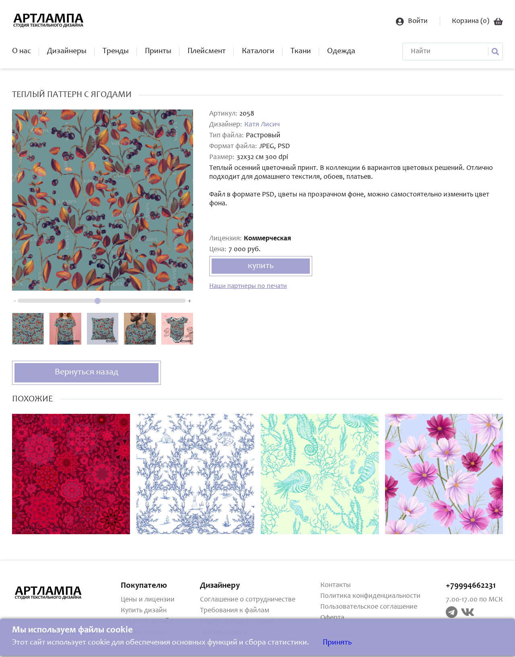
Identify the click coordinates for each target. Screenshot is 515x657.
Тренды (116, 52)
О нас (21, 52)
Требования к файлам (234, 610)
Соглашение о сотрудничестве (247, 599)
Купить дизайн (144, 610)
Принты (158, 52)
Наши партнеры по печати (248, 286)
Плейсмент (206, 52)
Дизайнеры (67, 52)
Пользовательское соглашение (368, 607)
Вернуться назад (86, 372)
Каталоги (258, 52)
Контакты (335, 585)
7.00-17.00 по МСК (474, 599)
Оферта (332, 618)
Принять (337, 643)
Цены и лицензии (148, 599)
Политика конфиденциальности (370, 596)
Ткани (300, 52)
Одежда (341, 52)
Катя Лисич (262, 124)
